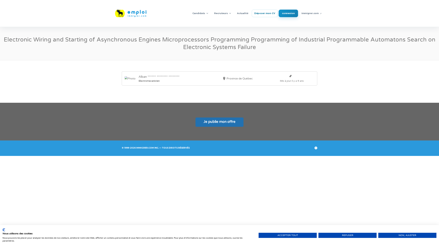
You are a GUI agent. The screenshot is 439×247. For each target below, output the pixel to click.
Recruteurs (221, 13)
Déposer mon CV (264, 13)
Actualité (242, 13)
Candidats (198, 13)
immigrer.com (310, 13)
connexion (288, 13)
